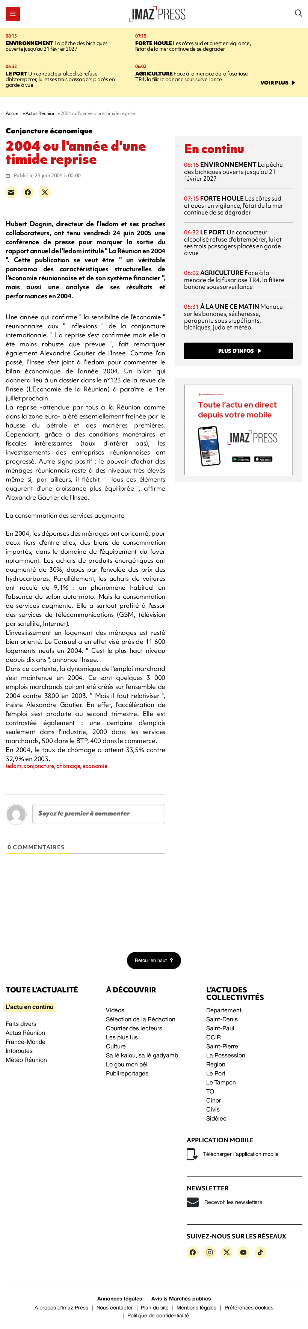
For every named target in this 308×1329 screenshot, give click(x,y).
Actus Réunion (25, 1033)
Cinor (213, 1101)
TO (210, 1092)
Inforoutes (19, 1051)
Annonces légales (119, 1299)
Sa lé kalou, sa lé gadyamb (142, 1056)
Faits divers (21, 1024)
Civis (213, 1110)
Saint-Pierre (222, 1047)
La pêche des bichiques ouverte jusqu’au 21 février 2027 (56, 46)
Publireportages (127, 1074)
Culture (116, 1047)
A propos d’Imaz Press (61, 1308)
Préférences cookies (249, 1308)
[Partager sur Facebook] (28, 192)
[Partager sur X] (45, 192)
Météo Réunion (26, 1060)
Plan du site (154, 1308)
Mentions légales (196, 1308)
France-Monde (25, 1042)
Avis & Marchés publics (181, 1299)
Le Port (215, 1074)
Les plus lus (122, 1038)
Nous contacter (115, 1308)
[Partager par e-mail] (11, 192)
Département (224, 1010)
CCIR (213, 1038)
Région (215, 1065)
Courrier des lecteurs (134, 1028)
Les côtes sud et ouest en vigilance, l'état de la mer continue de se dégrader (193, 46)
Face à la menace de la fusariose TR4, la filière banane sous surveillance (191, 76)
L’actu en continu (29, 1007)
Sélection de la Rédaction (140, 1019)
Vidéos (115, 1010)
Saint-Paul (220, 1028)
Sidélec (216, 1119)
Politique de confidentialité (158, 1316)
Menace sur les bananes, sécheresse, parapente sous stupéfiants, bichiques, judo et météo (233, 316)
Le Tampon (221, 1083)
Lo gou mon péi (127, 1065)
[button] (13, 14)
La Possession (225, 1056)
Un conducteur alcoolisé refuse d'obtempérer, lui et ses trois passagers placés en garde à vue (60, 79)
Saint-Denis (222, 1019)
